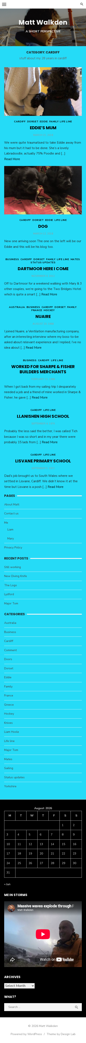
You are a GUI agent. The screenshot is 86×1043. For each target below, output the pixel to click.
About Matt (11, 504)
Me (6, 523)
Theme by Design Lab (61, 1034)
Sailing (8, 768)
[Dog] (43, 190)
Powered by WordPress (26, 1034)
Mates (75, 259)
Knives (8, 723)
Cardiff (19, 121)
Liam (10, 530)
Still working (12, 567)
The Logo (10, 585)
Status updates (42, 262)
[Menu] (4, 4)
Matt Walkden (43, 22)
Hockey (49, 310)
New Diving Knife (15, 576)
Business (12, 259)
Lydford (9, 594)
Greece (9, 705)
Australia (17, 307)
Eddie (44, 121)
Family (53, 121)
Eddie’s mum (43, 128)
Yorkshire (10, 786)
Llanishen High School (43, 416)
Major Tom (11, 603)
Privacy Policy (13, 547)
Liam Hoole (11, 732)
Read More (12, 159)
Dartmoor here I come (43, 269)
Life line (66, 121)
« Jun (7, 884)
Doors (8, 659)
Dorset (32, 121)
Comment (10, 650)
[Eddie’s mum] (43, 91)
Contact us (11, 513)
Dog (43, 226)
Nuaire (43, 316)
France (36, 310)
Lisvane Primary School (43, 461)
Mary (10, 538)
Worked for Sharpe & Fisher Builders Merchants (43, 369)
